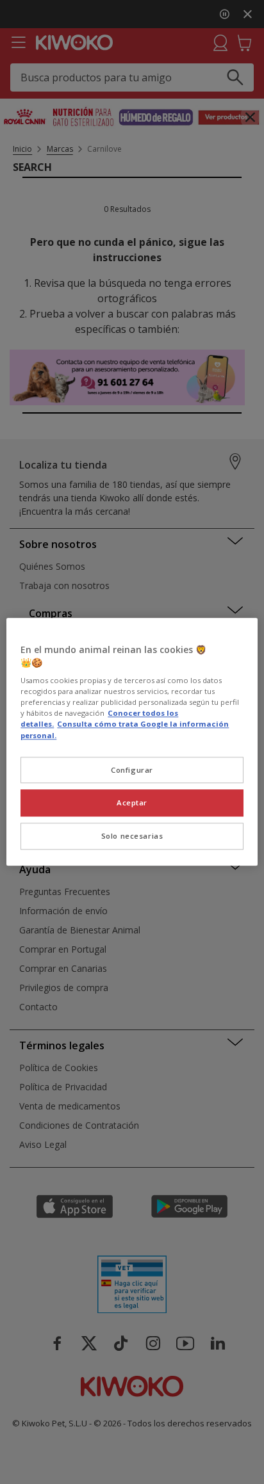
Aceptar (132, 803)
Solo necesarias (132, 836)
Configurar (132, 770)
